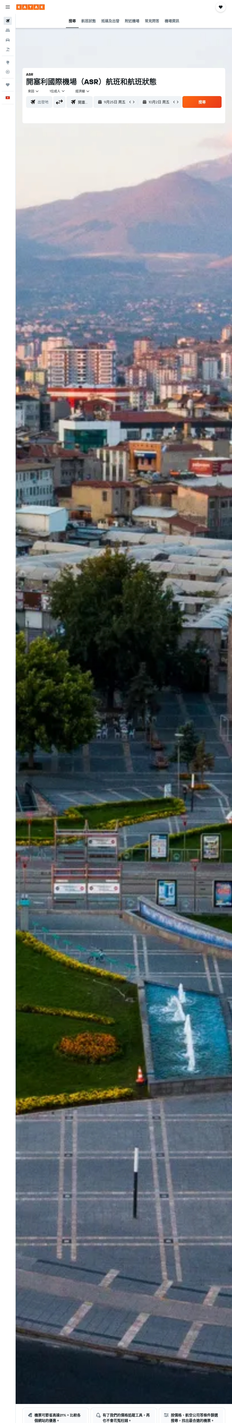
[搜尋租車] (8, 39)
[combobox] (83, 91)
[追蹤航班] (8, 71)
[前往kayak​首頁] (30, 7)
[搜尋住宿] (8, 30)
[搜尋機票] (8, 20)
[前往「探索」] (8, 62)
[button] (8, 7)
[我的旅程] (8, 84)
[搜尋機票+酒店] (8, 49)
